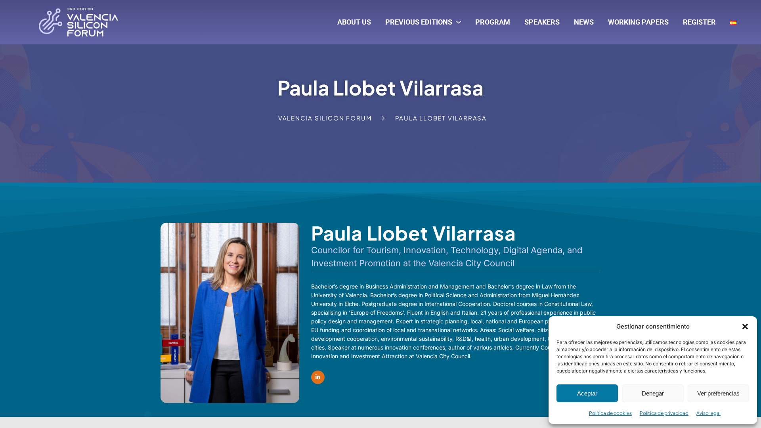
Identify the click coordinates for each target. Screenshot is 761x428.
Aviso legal (708, 413)
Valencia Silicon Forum (325, 118)
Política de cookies (610, 413)
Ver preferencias (718, 393)
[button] (745, 327)
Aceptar (587, 393)
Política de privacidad (664, 413)
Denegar (653, 393)
